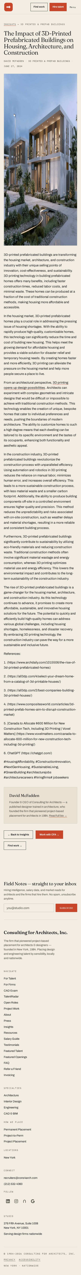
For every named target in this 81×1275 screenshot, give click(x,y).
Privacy (9, 1259)
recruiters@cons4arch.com (20, 1177)
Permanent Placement (17, 1129)
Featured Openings (15, 1057)
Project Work (11, 1008)
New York (9, 1157)
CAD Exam (11, 990)
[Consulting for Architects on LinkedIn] (8, 1201)
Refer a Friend (12, 1068)
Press (7, 1020)
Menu (73, 7)
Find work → (15, 845)
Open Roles (11, 1002)
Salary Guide (11, 1038)
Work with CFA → (49, 834)
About (7, 1014)
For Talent (10, 978)
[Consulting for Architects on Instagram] (16, 1201)
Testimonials (11, 1044)
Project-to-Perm (13, 1135)
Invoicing (9, 1075)
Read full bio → (58, 815)
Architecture (11, 1095)
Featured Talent (13, 1050)
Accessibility (29, 1259)
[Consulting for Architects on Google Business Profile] (33, 1201)
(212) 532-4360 (13, 1183)
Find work (39, 7)
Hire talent (58, 7)
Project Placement (15, 1141)
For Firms (10, 984)
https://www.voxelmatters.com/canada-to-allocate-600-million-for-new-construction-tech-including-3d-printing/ (40, 739)
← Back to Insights (18, 834)
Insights (10, 24)
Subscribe (66, 908)
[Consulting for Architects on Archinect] (24, 1201)
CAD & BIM (11, 1113)
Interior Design (12, 1101)
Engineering (11, 1107)
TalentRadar (11, 996)
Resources (10, 1032)
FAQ (6, 1062)
